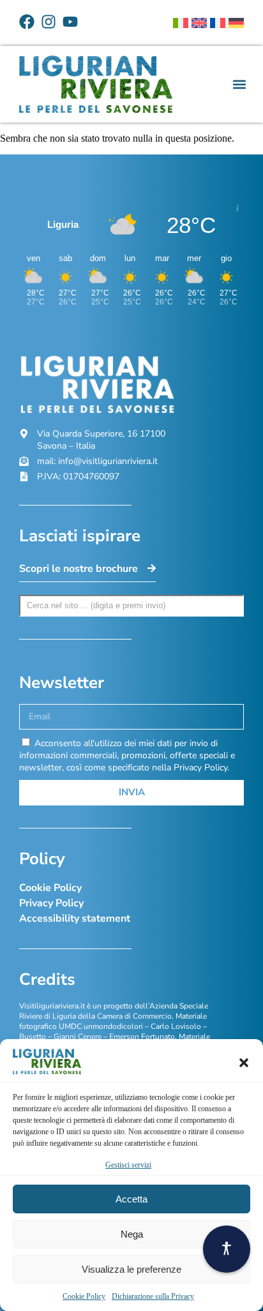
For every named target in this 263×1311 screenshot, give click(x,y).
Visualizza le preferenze (131, 1269)
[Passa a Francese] (217, 23)
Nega (132, 1234)
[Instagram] (48, 21)
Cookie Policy (84, 1296)
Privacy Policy (51, 903)
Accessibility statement (74, 918)
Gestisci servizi (128, 1164)
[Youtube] (70, 21)
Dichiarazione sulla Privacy (153, 1296)
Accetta (131, 1199)
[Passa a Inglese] (199, 23)
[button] (243, 1062)
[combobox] (131, 606)
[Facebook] (26, 21)
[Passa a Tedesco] (236, 23)
